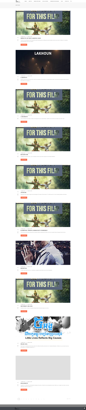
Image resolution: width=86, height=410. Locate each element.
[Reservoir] (43, 139)
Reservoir (24, 154)
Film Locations (45, 1)
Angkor (23, 192)
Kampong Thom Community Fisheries (34, 230)
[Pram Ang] (43, 329)
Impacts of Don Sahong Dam (31, 38)
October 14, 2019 (30, 36)
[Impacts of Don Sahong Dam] (43, 23)
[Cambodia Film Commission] (17, 408)
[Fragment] (43, 368)
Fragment (24, 383)
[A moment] (43, 101)
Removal (24, 268)
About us (30, 1)
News (62, 1)
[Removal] (43, 253)
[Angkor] (43, 177)
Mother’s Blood (26, 306)
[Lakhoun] (43, 62)
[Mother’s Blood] (43, 291)
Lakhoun (24, 77)
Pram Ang (24, 344)
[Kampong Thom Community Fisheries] (43, 215)
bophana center (23, 36)
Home (26, 1)
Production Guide (37, 1)
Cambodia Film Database (54, 1)
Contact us (67, 1)
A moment (24, 116)
